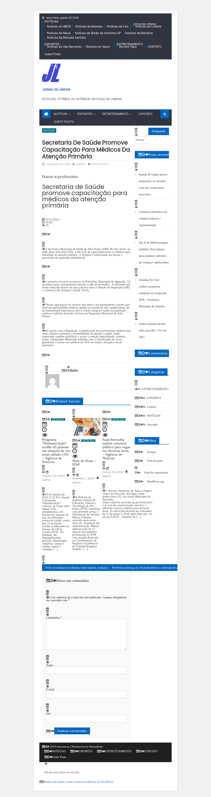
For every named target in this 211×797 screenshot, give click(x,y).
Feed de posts (155, 460)
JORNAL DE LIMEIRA (56, 89)
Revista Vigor (128, 46)
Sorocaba (152, 424)
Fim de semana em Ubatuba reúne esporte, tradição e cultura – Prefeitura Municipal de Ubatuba (103, 567)
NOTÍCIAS (51, 21)
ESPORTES (52, 44)
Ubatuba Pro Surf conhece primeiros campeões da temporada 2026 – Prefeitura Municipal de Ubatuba (152, 293)
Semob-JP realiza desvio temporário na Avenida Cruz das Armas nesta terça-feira (153, 184)
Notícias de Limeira (148, 26)
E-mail (50, 689)
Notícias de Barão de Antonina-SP (98, 33)
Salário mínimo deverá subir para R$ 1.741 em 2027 (152, 330)
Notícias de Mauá (58, 33)
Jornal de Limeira (144, 24)
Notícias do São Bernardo (64, 46)
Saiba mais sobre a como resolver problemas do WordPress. (79, 781)
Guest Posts (53, 54)
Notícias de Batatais (88, 26)
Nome (49, 665)
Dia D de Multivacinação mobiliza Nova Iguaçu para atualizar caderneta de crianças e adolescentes (154, 252)
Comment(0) (99, 164)
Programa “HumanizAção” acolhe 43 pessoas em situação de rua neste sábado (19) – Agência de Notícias (56, 451)
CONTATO (155, 46)
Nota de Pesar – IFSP (84, 462)
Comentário (54, 617)
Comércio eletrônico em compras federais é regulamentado (153, 218)
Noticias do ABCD (59, 26)
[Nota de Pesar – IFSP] (86, 427)
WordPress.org (155, 481)
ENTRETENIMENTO (130, 44)
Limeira (151, 406)
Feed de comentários (156, 472)
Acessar (151, 451)
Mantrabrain (96, 746)
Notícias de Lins (117, 26)
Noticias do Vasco (98, 46)
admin (80, 164)
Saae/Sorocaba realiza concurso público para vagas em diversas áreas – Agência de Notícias (116, 449)
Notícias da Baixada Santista (66, 37)
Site (48, 713)
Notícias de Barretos (139, 33)
